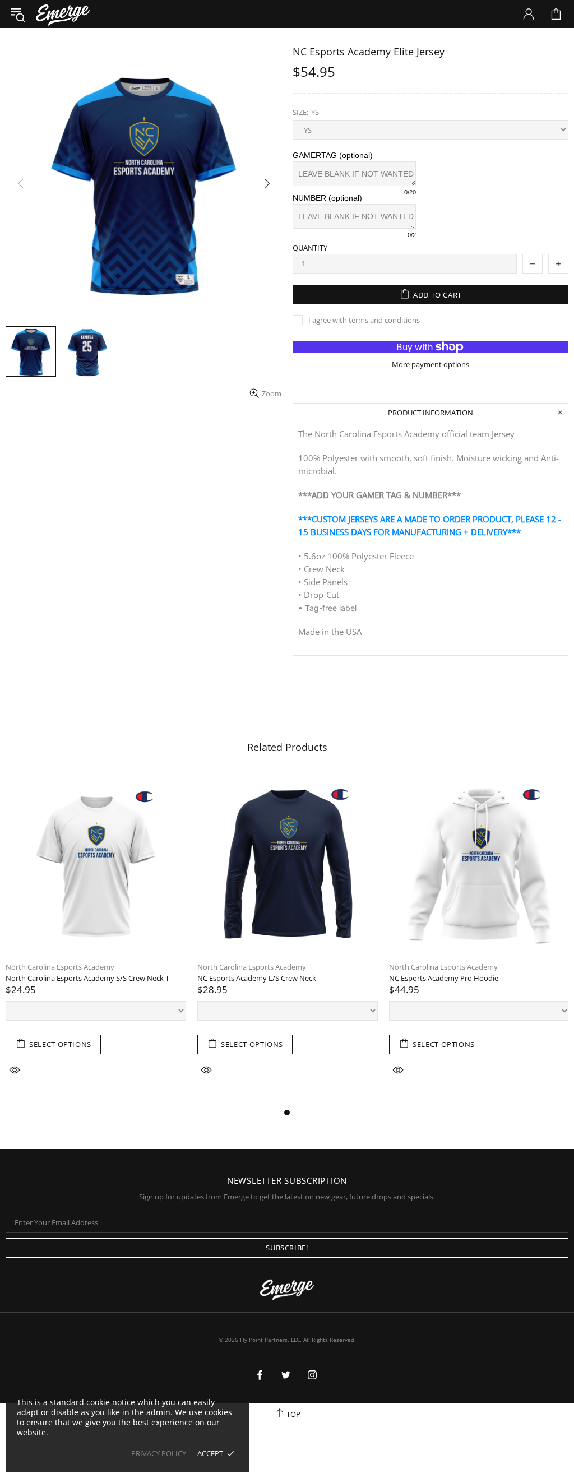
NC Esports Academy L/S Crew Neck (256, 978)
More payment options (430, 364)
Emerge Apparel (63, 13)
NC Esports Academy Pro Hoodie (443, 978)
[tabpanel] (96, 939)
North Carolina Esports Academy (60, 967)
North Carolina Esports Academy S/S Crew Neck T (87, 978)
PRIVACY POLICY (158, 1453)
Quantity (310, 248)
